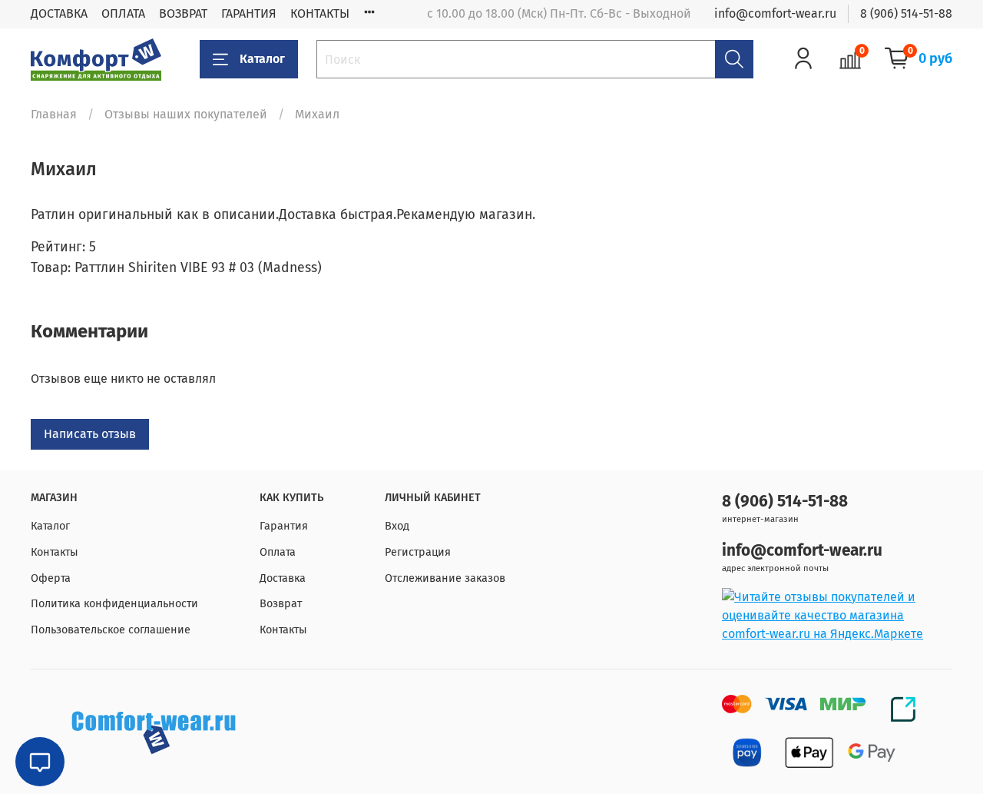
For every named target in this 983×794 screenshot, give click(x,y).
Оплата (278, 552)
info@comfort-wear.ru (775, 13)
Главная (54, 114)
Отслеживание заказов (445, 578)
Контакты (54, 552)
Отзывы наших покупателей (185, 114)
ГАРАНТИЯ (248, 13)
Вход (397, 526)
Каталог (262, 58)
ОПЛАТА (123, 13)
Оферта (51, 578)
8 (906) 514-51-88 (906, 13)
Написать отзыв (90, 434)
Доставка (283, 578)
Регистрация (418, 552)
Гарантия (284, 526)
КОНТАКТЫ (319, 13)
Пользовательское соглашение (110, 629)
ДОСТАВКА (59, 13)
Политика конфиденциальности (114, 603)
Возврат (281, 603)
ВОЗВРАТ (183, 13)
